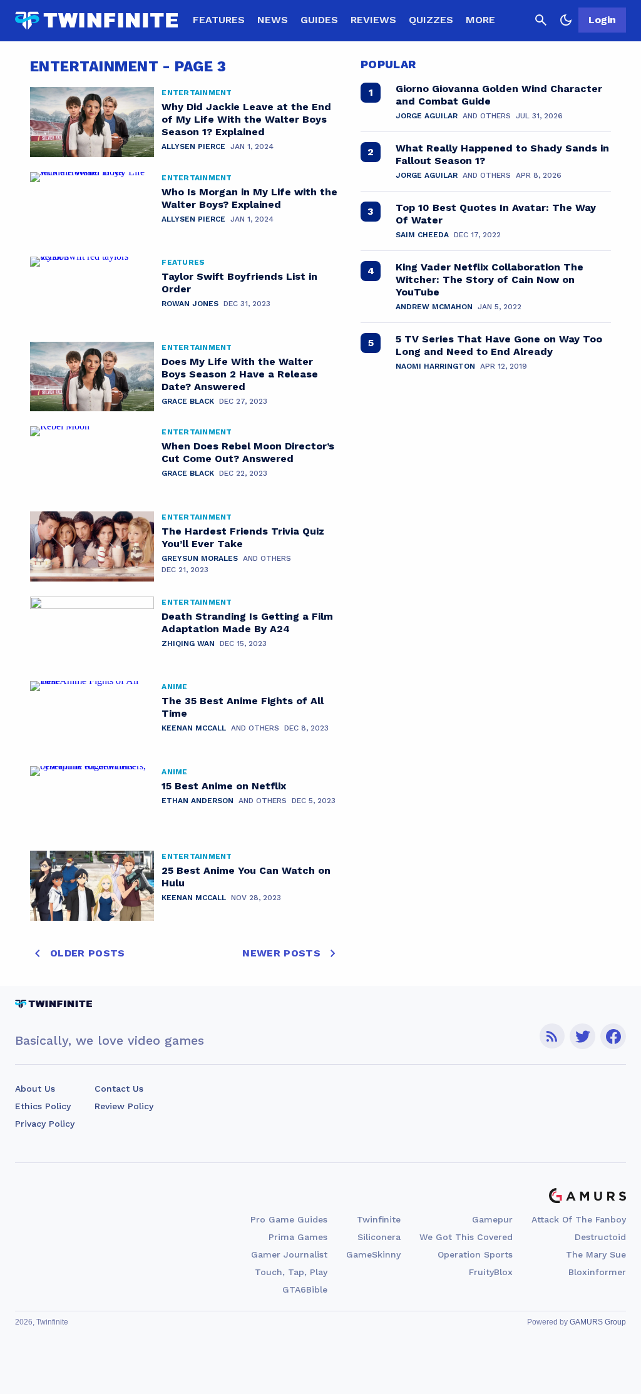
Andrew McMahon (434, 306)
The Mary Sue (596, 1254)
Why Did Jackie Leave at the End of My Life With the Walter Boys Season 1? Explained (246, 119)
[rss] (552, 1036)
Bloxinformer (597, 1272)
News (272, 20)
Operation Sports (475, 1254)
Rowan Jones (190, 303)
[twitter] (583, 1036)
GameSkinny (373, 1254)
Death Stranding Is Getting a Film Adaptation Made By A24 (247, 622)
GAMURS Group (598, 1322)
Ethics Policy (43, 1106)
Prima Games (298, 1237)
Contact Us (119, 1089)
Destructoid (600, 1237)
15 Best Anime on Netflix (224, 786)
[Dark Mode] (565, 20)
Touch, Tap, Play (291, 1272)
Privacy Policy (44, 1124)
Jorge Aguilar (427, 115)
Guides (319, 20)
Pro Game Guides (288, 1219)
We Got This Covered (466, 1237)
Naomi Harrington (435, 366)
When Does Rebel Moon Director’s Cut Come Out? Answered (248, 452)
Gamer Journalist (289, 1254)
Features (219, 20)
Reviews (373, 20)
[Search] (540, 20)
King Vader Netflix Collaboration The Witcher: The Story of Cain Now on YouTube (489, 279)
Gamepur (492, 1219)
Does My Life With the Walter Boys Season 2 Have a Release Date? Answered (240, 374)
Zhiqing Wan (188, 643)
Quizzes (431, 20)
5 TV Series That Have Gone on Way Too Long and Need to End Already (499, 345)
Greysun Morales (200, 558)
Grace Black (188, 401)
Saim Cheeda (422, 234)
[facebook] (613, 1036)
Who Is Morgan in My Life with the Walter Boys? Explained (249, 198)
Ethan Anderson (197, 800)
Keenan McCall (194, 728)
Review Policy (124, 1106)
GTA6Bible (304, 1289)
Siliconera (379, 1237)
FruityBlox (491, 1272)
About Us (35, 1089)
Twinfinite (379, 1219)
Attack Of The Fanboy (578, 1219)
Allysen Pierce (193, 146)
